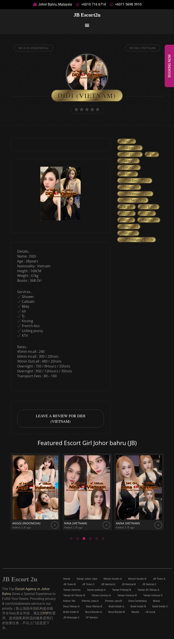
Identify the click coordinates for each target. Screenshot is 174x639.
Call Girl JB (128, 174)
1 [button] (71, 539)
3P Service (92, 617)
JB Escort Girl (130, 147)
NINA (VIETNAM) (75, 523)
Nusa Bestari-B (116, 612)
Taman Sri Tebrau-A (148, 589)
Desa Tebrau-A (71, 606)
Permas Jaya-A (90, 600)
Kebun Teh (69, 600)
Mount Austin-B (137, 578)
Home (66, 578)
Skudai (135, 612)
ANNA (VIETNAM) (128, 523)
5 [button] (96, 539)
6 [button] (103, 539)
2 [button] (77, 539)
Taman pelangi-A (96, 589)
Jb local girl (128, 233)
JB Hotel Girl (129, 187)
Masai (156, 600)
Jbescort (126, 220)
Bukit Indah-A (116, 606)
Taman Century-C (153, 595)
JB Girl (152, 154)
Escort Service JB (133, 200)
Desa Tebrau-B (94, 606)
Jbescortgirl (149, 220)
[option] (60, 194)
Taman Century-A (101, 595)
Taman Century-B (127, 595)
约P (46, 613)
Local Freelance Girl (135, 193)
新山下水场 (148, 206)
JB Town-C (88, 584)
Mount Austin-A (113, 578)
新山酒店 (147, 213)
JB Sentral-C (149, 584)
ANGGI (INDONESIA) (26, 523)
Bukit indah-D (71, 612)
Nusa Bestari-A (93, 612)
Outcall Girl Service (135, 180)
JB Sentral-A (108, 584)
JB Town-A (159, 578)
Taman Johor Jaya (86, 578)
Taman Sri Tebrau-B (74, 595)
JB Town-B (69, 584)
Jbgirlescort (129, 226)
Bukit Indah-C (160, 606)
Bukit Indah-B (138, 606)
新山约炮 (126, 213)
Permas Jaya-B (113, 600)
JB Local (150, 612)
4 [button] (90, 539)
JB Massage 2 (71, 617)
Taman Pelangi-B (121, 589)
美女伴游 (126, 206)
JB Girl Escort (130, 154)
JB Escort (127, 141)
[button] (87, 25)
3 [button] (84, 539)
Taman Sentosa (71, 589)
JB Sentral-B (129, 584)
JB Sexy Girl (128, 160)
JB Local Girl (129, 167)
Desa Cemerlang (137, 600)
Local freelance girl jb (136, 239)
